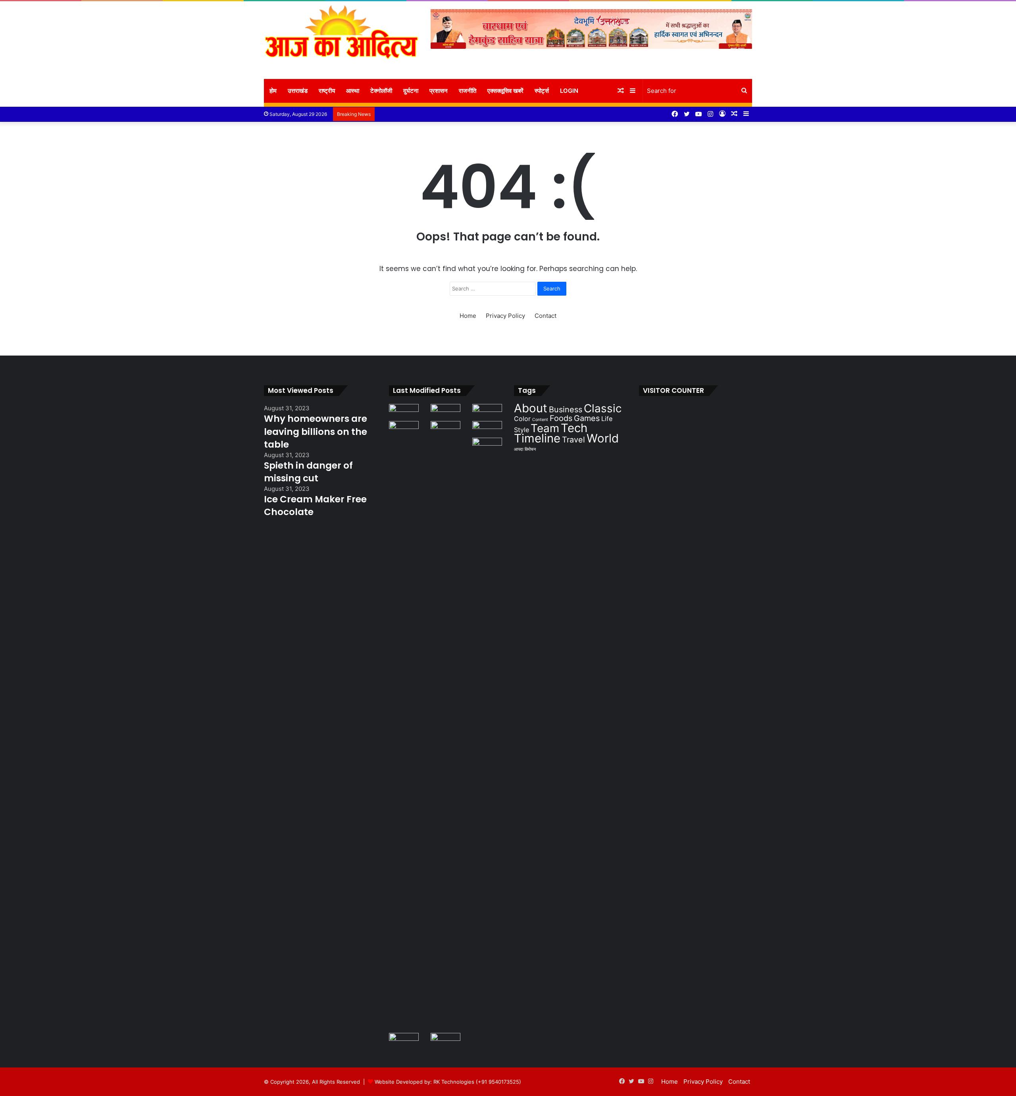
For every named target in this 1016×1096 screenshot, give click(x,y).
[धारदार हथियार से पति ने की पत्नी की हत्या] (487, 735)
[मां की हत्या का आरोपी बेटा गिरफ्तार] (487, 429)
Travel (573, 439)
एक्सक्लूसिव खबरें (505, 90)
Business (565, 409)
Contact (545, 315)
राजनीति (467, 90)
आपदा (518, 449)
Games (587, 418)
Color (522, 419)
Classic (603, 408)
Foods (561, 418)
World (603, 438)
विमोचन (530, 449)
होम (273, 90)
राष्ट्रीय (327, 90)
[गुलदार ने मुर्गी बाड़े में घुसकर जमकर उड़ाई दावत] (445, 718)
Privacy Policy (505, 315)
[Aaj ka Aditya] (341, 40)
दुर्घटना (410, 90)
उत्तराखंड (298, 90)
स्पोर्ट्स (542, 90)
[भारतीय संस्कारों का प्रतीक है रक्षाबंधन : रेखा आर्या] (404, 412)
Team (545, 428)
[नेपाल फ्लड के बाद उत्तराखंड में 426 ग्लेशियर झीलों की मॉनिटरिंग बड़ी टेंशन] (487, 412)
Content (540, 419)
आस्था (352, 90)
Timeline (537, 438)
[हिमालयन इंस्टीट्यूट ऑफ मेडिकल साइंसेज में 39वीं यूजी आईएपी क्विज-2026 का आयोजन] (404, 1041)
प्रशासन (438, 90)
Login (569, 90)
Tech (574, 428)
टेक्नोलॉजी (381, 90)
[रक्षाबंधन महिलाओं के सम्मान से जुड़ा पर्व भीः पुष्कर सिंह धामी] (445, 412)
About (530, 408)
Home (468, 315)
